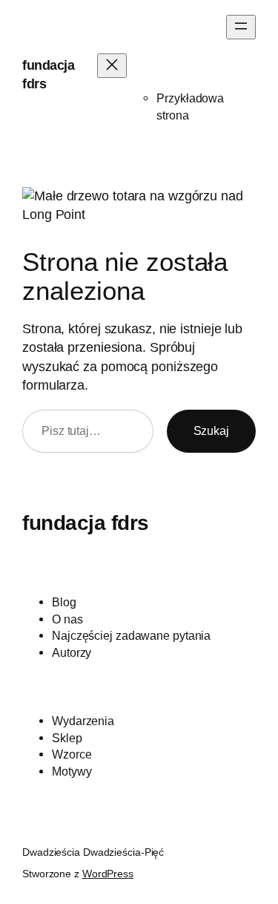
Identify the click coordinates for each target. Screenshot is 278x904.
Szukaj (211, 430)
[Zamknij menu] (112, 65)
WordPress (107, 874)
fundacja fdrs (85, 522)
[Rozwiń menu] (241, 27)
